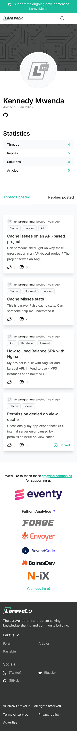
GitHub (13, 680)
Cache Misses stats (25, 299)
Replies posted (61, 197)
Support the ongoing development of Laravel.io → (41, 6)
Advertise (10, 722)
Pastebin (9, 651)
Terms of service (15, 714)
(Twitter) (14, 673)
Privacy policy (49, 714)
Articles (44, 643)
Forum (7, 643)
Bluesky (49, 673)
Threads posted (16, 197)
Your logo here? (38, 589)
